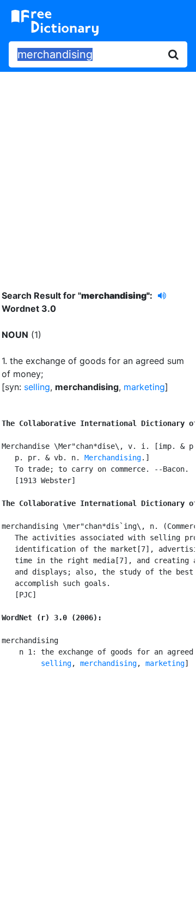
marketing (144, 386)
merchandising (108, 663)
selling (37, 386)
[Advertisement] (98, 172)
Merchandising (112, 457)
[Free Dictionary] (55, 22)
